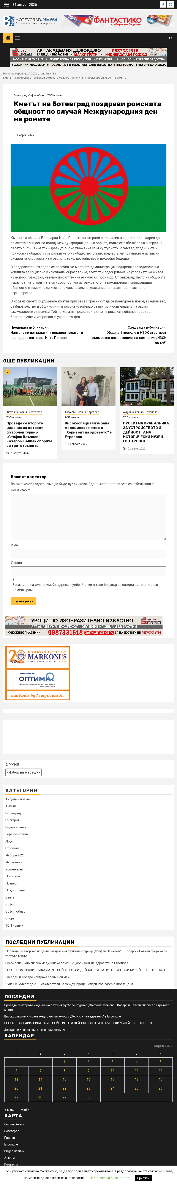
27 (16, 1097)
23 (88, 1088)
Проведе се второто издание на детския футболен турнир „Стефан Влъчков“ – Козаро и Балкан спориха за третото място (29, 434)
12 (161, 1071)
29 (64, 1097)
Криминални (14, 869)
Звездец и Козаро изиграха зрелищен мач (37, 977)
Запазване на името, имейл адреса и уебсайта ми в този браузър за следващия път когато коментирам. (85, 587)
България (12, 820)
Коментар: (20, 490)
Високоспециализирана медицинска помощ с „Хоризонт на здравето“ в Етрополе (88, 430)
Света (9, 897)
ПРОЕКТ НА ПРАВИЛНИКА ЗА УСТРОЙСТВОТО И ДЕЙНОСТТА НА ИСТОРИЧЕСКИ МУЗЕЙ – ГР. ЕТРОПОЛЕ (146, 432)
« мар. (9, 1109)
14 (40, 1079)
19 (161, 1079)
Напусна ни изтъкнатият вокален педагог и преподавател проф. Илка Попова (47, 332)
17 (112, 1079)
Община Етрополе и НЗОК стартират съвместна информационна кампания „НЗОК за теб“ (129, 335)
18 (137, 1079)
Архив (12, 765)
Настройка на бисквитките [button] (109, 1178)
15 (64, 1079)
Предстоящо (15, 890)
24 (112, 1088)
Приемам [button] (143, 1178)
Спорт (9, 918)
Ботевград (20, 95)
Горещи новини (16, 834)
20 (16, 1088)
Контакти (11, 1164)
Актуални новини (17, 412)
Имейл (16, 562)
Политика (12, 876)
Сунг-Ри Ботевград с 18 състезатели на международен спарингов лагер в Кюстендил (69, 984)
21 (40, 1088)
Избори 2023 (15, 855)
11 (137, 1071)
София (10, 904)
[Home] (8, 38)
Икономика (13, 862)
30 (88, 1097)
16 (88, 1079)
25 (137, 1088)
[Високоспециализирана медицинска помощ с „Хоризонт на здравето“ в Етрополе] (88, 386)
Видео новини (15, 827)
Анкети (10, 806)
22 (64, 1088)
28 (40, 1097)
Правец (11, 883)
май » (25, 1109)
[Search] (170, 38)
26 (161, 1088)
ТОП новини (54, 95)
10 (112, 1071)
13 (16, 1079)
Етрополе (93, 412)
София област (37, 95)
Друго (9, 841)
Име (14, 545)
